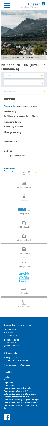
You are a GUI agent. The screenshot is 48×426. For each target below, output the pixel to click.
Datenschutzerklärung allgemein (17, 388)
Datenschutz (9, 386)
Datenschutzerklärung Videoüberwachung (21, 402)
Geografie (8, 408)
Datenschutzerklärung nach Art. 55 (18, 391)
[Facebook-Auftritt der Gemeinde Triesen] (7, 419)
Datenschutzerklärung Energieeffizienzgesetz (22, 400)
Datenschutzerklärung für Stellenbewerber (21, 394)
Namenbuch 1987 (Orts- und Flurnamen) (27, 57)
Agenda (7, 380)
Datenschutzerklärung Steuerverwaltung (20, 405)
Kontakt (7, 377)
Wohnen (6, 57)
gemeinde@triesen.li (12, 346)
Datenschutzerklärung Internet (16, 397)
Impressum (8, 383)
